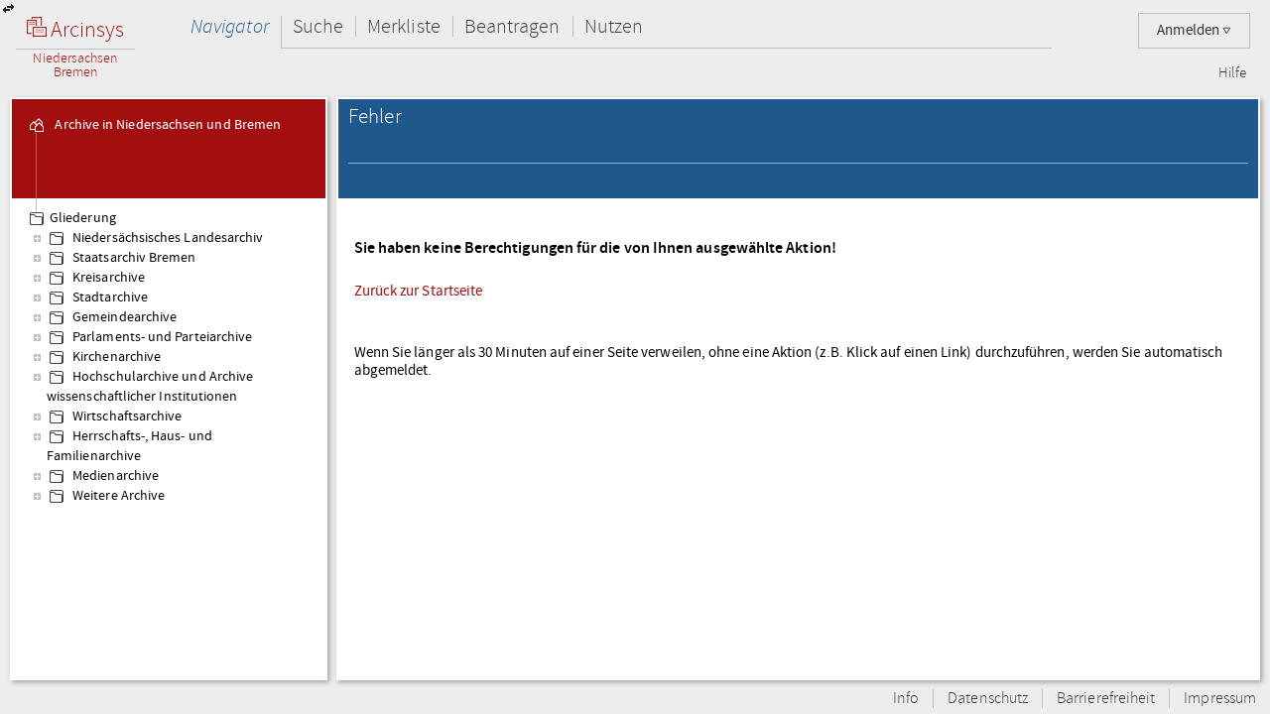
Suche (318, 26)
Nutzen (613, 26)
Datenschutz (988, 698)
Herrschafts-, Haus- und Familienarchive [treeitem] (129, 446)
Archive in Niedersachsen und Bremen (166, 125)
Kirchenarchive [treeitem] (115, 357)
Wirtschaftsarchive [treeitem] (125, 416)
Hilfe (1232, 73)
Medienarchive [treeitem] (114, 476)
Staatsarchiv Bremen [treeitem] (132, 258)
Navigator (229, 26)
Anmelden (1189, 30)
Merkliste (404, 26)
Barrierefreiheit (1106, 698)
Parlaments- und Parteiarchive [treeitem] (160, 337)
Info (906, 698)
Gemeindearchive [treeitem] (123, 317)
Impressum (1220, 698)
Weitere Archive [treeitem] (117, 496)
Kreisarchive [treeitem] (107, 278)
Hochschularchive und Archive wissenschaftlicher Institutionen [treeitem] (150, 387)
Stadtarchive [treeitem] (108, 297)
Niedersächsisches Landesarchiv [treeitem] (166, 238)
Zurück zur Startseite (418, 290)
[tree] (168, 438)
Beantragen (512, 26)
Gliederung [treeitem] (83, 218)
